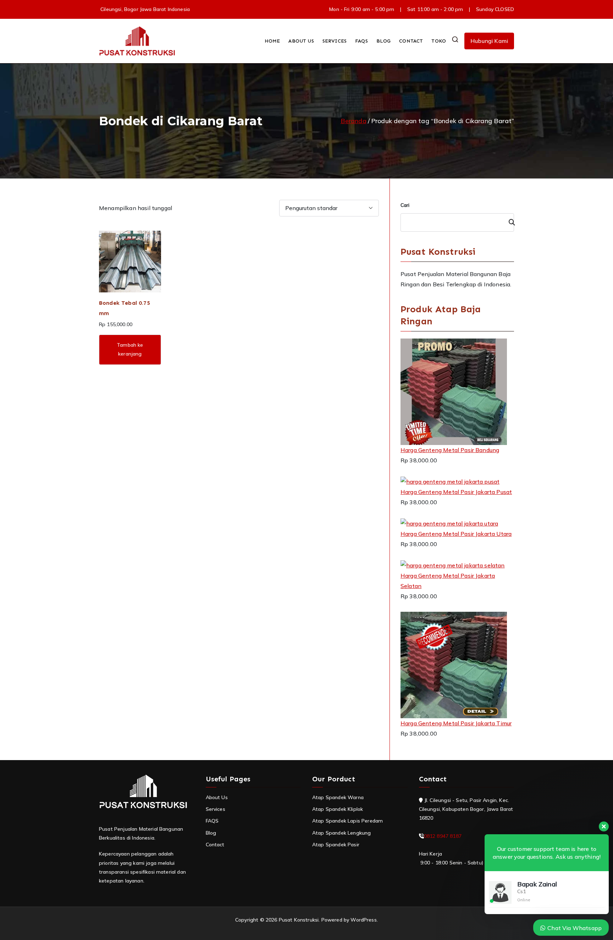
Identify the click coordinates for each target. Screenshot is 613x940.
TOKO (438, 41)
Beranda (353, 121)
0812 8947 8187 (443, 836)
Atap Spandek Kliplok (337, 809)
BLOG (383, 41)
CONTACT (411, 41)
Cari (405, 205)
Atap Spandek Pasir (335, 844)
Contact (215, 844)
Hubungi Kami (489, 40)
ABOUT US (301, 41)
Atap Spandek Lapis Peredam (347, 821)
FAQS (361, 41)
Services (215, 809)
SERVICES (334, 41)
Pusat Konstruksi (299, 920)
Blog (211, 833)
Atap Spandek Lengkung (341, 833)
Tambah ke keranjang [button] (130, 349)
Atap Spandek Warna (338, 797)
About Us (217, 797)
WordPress (363, 920)
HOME (272, 41)
